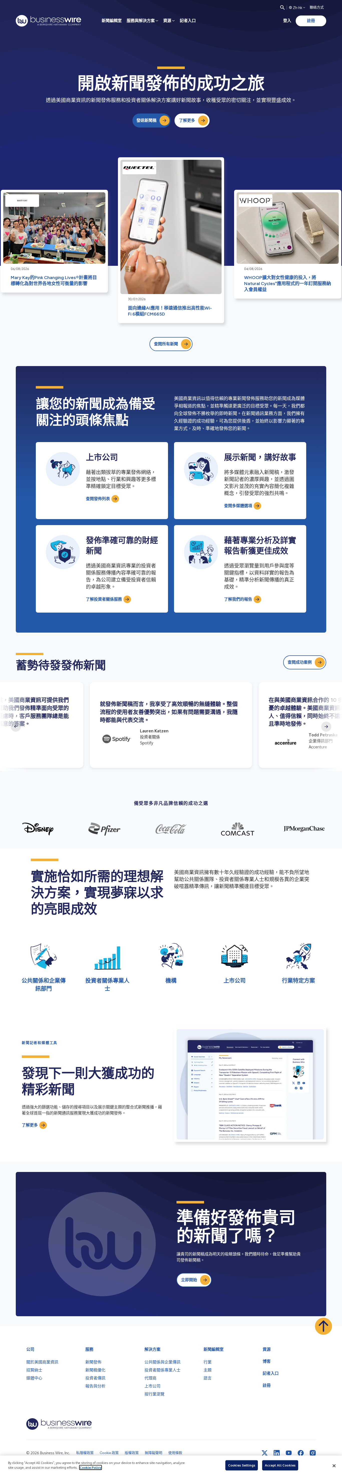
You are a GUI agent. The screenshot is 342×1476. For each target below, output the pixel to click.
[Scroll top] (323, 1326)
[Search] (282, 7)
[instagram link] (313, 1453)
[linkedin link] (277, 1453)
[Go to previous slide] (16, 727)
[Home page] (48, 21)
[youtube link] (289, 1452)
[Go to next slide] (326, 727)
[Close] (333, 1465)
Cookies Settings (241, 1465)
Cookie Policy (90, 1467)
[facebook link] (301, 1453)
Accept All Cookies (280, 1465)
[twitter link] (265, 1453)
